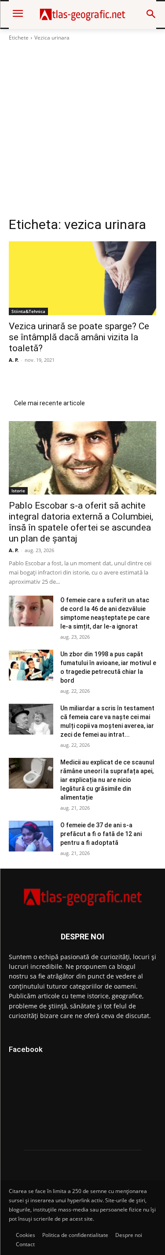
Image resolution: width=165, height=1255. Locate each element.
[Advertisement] (82, 129)
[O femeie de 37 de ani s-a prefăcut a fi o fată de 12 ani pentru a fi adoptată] (31, 836)
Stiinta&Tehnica (28, 311)
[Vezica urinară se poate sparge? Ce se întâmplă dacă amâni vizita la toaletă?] (82, 278)
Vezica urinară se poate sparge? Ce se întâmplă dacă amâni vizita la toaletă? (79, 337)
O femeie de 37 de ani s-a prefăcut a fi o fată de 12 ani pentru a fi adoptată (101, 834)
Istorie (18, 490)
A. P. (13, 359)
